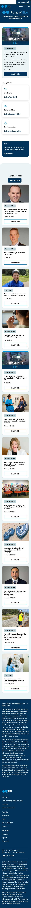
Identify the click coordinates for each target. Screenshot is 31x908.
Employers (5, 830)
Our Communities (10, 48)
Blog (3, 819)
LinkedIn (7, 855)
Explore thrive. (9, 154)
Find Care (5, 804)
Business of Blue (10, 206)
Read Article (15, 74)
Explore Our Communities (12, 131)
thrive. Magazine (7, 823)
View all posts (15, 180)
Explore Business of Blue (12, 114)
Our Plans (5, 797)
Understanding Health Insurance (12, 801)
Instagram (9, 855)
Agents (4, 838)
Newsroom (5, 815)
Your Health (8, 290)
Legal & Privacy (13, 850)
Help (3, 850)
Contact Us (5, 841)
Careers (5, 826)
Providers (5, 834)
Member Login (22, 2)
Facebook (4, 855)
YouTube (12, 855)
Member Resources (8, 808)
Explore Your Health (10, 97)
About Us (5, 812)
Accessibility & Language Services (13, 852)
